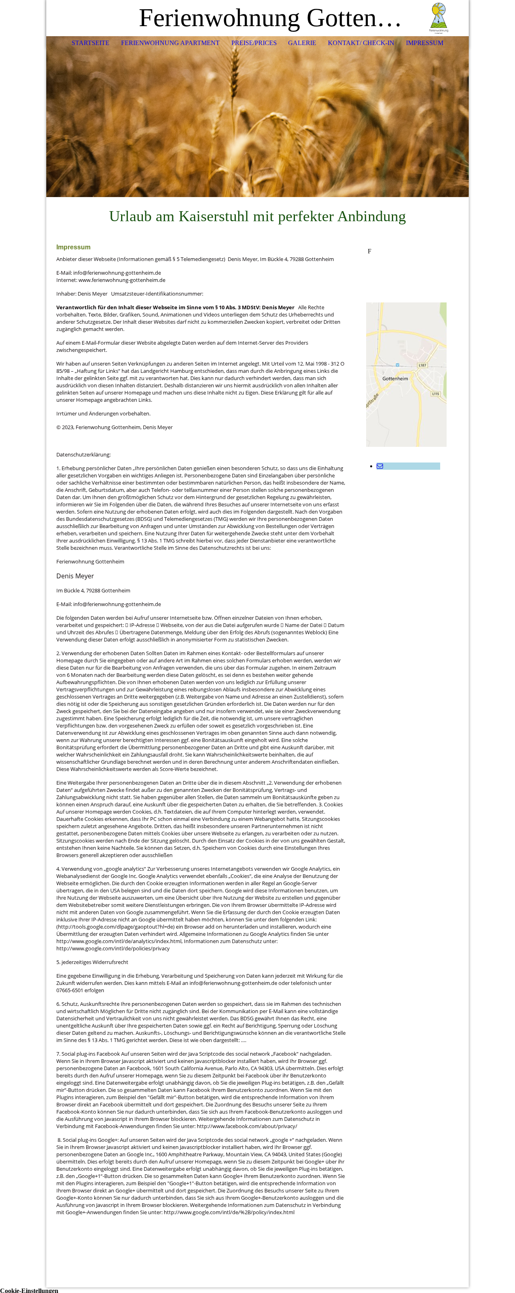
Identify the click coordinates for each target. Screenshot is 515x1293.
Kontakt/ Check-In (361, 42)
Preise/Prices (254, 42)
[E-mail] (380, 466)
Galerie (302, 42)
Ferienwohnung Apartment (170, 42)
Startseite (90, 42)
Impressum (424, 42)
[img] (438, 18)
